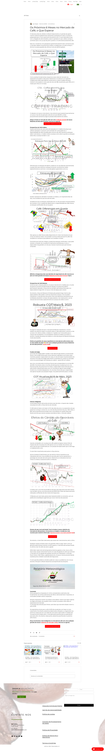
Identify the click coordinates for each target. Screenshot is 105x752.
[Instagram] (14, 736)
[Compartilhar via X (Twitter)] (33, 632)
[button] (79, 15)
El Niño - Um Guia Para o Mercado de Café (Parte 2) (32, 658)
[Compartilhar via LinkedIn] (36, 632)
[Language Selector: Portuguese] (79, 4)
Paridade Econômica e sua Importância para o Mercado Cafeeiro (51, 658)
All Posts (26, 15)
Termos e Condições (49, 743)
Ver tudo (79, 643)
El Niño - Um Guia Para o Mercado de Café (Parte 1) (72, 658)
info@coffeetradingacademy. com (19, 729)
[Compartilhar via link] (39, 632)
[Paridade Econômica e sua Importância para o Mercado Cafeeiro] (52, 650)
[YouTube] (21, 736)
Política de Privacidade (50, 730)
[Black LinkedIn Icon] (17, 736)
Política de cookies (48, 714)
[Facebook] (12, 736)
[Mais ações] (74, 24)
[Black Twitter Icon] (19, 736)
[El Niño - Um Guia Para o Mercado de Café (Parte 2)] (33, 650)
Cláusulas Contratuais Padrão (52, 706)
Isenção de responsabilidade (51, 710)
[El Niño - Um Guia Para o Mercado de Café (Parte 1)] (72, 650)
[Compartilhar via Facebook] (30, 632)
